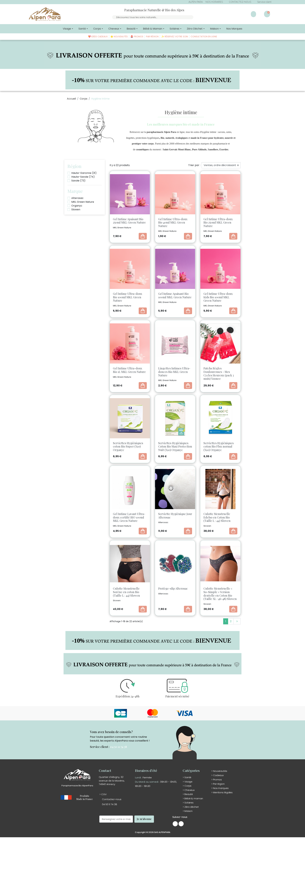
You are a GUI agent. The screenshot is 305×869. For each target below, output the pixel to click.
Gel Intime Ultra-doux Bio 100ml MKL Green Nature (127, 297)
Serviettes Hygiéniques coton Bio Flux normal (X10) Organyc (218, 446)
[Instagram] (181, 823)
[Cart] (267, 14)
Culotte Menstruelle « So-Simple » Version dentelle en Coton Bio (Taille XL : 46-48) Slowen (220, 594)
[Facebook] (175, 823)
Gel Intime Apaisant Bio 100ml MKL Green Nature (175, 295)
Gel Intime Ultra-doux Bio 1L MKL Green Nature (129, 370)
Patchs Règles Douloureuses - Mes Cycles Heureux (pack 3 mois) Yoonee (218, 373)
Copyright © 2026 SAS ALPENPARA (152, 832)
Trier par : (194, 165)
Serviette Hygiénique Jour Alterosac (175, 515)
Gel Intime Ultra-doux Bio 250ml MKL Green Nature (218, 222)
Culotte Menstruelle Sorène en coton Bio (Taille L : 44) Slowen (126, 592)
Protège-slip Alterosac (173, 588)
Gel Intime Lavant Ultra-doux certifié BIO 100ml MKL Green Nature (129, 517)
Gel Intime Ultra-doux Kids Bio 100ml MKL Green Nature (218, 297)
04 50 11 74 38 (118, 747)
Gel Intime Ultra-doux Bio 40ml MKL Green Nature (172, 222)
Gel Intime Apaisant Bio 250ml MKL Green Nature (129, 220)
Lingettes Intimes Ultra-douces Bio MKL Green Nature (174, 371)
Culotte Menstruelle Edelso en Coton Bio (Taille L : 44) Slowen (216, 517)
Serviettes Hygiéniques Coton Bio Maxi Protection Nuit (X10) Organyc (175, 446)
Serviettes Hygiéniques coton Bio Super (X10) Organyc (128, 446)
